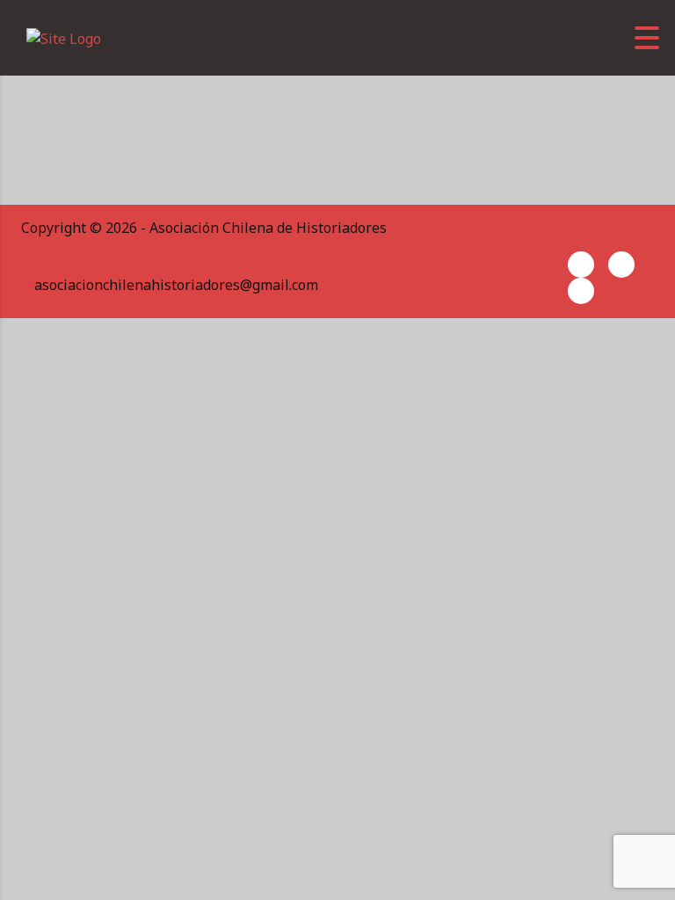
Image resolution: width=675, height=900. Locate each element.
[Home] (63, 37)
